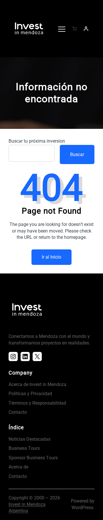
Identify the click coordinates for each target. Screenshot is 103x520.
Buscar (77, 154)
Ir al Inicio (51, 257)
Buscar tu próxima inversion (37, 141)
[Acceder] (86, 28)
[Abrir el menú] (61, 28)
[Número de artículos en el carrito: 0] (74, 28)
